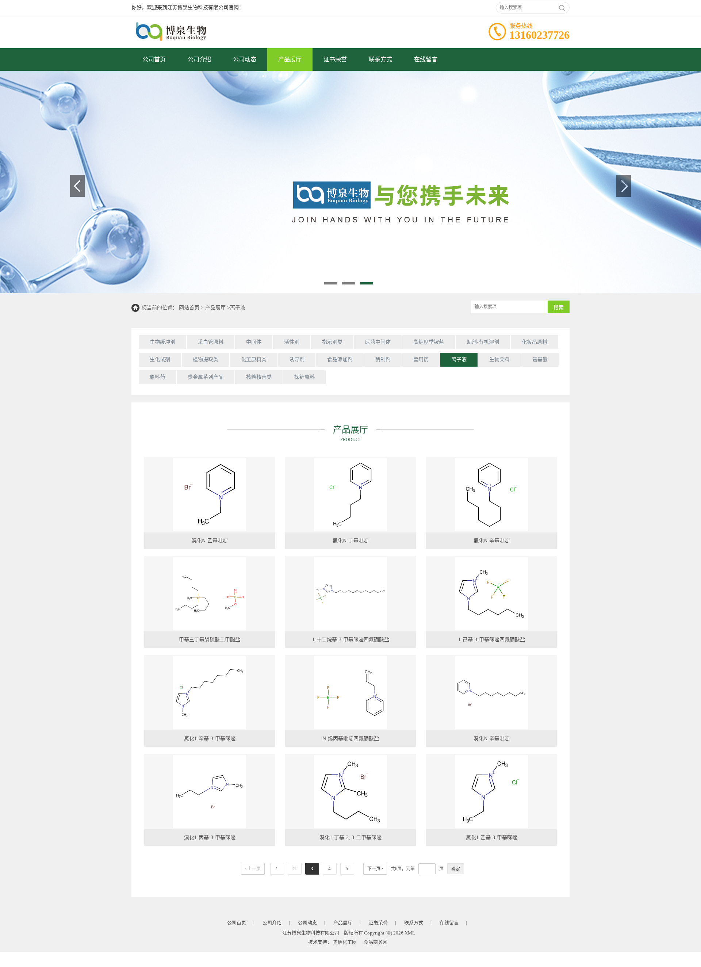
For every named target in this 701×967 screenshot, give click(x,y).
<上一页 (253, 868)
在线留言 (425, 59)
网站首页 (189, 307)
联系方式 (380, 59)
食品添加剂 (340, 359)
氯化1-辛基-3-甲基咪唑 (209, 738)
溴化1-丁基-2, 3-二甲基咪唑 (350, 837)
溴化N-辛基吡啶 (492, 738)
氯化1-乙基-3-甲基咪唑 (491, 837)
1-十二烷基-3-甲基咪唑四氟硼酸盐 (350, 639)
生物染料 (499, 359)
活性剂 (291, 342)
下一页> (375, 868)
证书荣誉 (335, 59)
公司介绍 (199, 59)
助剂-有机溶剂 (483, 342)
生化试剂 (160, 359)
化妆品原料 (534, 342)
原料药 (157, 377)
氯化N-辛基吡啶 (492, 540)
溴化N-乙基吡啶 (210, 540)
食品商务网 (375, 942)
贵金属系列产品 (205, 377)
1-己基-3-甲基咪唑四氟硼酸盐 (491, 639)
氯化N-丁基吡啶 (351, 540)
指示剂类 (332, 342)
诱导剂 (296, 359)
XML (410, 933)
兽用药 (421, 359)
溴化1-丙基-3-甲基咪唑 (209, 837)
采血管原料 (210, 342)
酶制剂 (383, 359)
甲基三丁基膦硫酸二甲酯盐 (209, 639)
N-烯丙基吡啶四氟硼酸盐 (350, 738)
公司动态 (244, 59)
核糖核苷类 (259, 377)
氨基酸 (540, 359)
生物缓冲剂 (162, 342)
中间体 (253, 342)
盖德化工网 (345, 942)
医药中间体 (378, 342)
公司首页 (154, 59)
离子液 (237, 307)
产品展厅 (290, 59)
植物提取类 (205, 359)
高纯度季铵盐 (428, 342)
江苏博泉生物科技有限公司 (310, 933)
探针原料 (304, 377)
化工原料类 (254, 359)
